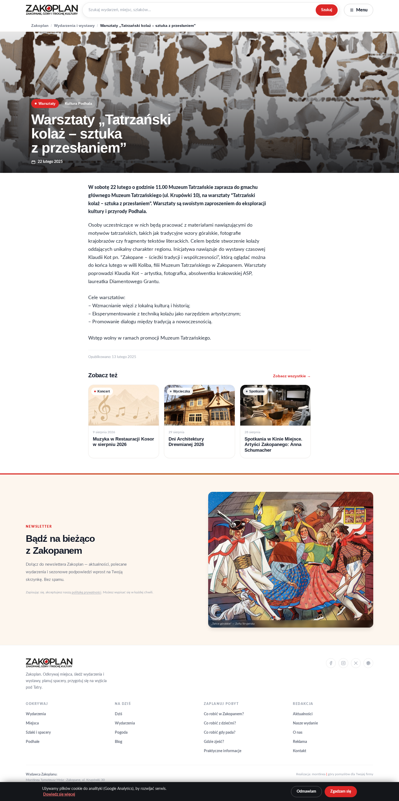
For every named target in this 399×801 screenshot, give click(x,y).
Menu (362, 10)
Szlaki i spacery (38, 732)
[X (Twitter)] (356, 663)
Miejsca (32, 723)
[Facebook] (331, 663)
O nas (297, 732)
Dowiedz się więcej (59, 794)
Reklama (300, 742)
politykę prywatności (86, 592)
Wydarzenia (36, 714)
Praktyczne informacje (222, 751)
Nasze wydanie (305, 723)
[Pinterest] (368, 663)
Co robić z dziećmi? (220, 723)
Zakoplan (40, 26)
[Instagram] (343, 663)
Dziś (118, 714)
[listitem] (123, 421)
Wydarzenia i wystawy (74, 26)
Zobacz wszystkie (292, 376)
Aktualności (303, 714)
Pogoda (121, 732)
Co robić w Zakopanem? (224, 714)
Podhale (32, 742)
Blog (118, 742)
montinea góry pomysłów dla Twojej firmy (342, 774)
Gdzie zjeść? (214, 742)
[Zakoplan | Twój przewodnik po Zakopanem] (52, 10)
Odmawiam (306, 791)
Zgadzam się (340, 791)
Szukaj (326, 10)
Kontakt (299, 751)
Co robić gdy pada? (219, 732)
